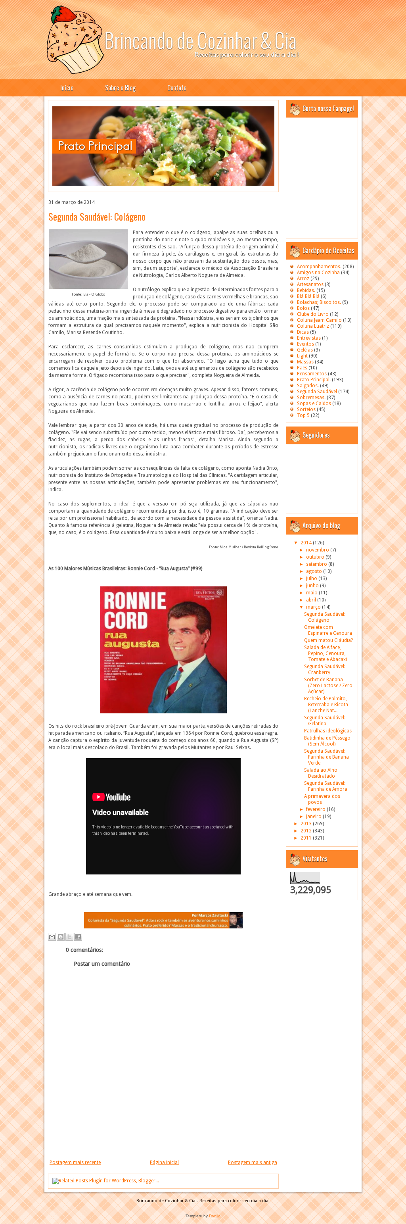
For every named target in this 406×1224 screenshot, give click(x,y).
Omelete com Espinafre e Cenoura (328, 630)
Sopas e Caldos (314, 403)
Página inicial (164, 1162)
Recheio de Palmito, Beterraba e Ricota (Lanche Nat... (326, 704)
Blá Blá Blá (308, 296)
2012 (307, 831)
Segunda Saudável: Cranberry (324, 669)
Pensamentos (312, 374)
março (314, 607)
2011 (307, 838)
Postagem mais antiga (252, 1162)
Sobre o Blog (120, 87)
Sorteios (306, 409)
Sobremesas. (311, 397)
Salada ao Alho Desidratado (320, 773)
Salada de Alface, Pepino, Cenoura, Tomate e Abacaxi (325, 653)
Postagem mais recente (75, 1162)
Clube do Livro (313, 314)
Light (302, 356)
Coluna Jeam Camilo (319, 320)
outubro (316, 557)
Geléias (305, 350)
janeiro (314, 816)
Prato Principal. (314, 379)
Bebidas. (306, 290)
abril (311, 600)
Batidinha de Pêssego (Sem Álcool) (327, 741)
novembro (318, 550)
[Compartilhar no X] (69, 937)
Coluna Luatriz (313, 326)
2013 (307, 823)
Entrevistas (309, 338)
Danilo (214, 1216)
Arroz (303, 278)
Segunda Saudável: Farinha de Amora (325, 786)
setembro (317, 564)
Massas (305, 362)
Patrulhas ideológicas (328, 731)
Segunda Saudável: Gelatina (324, 720)
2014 (307, 543)
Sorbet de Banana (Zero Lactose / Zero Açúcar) (328, 685)
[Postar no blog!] (61, 937)
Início (66, 87)
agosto (314, 571)
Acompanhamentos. (319, 266)
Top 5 (303, 415)
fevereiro (316, 809)
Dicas (303, 332)
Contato (176, 87)
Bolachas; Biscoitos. (319, 302)
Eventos (305, 344)
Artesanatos (310, 284)
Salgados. (308, 385)
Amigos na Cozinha (318, 272)
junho (313, 585)
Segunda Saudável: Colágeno (97, 216)
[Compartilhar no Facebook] (78, 937)
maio (312, 593)
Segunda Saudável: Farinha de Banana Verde (326, 757)
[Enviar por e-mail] (52, 937)
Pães (302, 368)
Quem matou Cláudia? (328, 640)
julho (312, 578)
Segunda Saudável (317, 391)
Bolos (303, 308)
